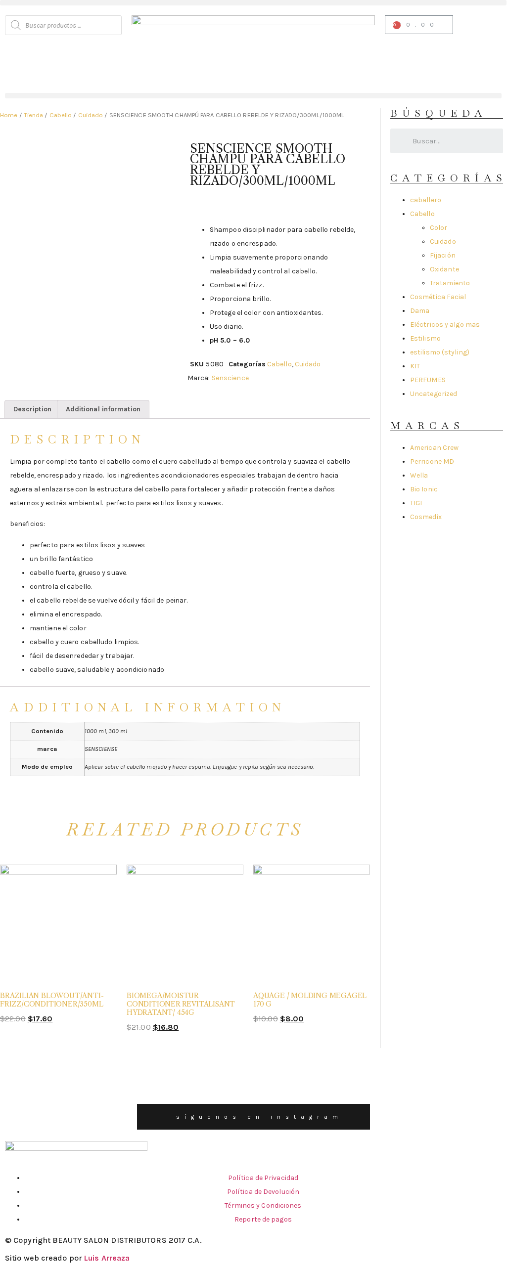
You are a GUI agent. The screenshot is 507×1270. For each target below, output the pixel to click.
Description (32, 409)
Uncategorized (433, 394)
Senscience (230, 378)
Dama (419, 311)
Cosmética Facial (438, 297)
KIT (415, 366)
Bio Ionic (424, 489)
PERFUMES (428, 380)
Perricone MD (432, 461)
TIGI (416, 503)
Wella (419, 475)
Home (8, 115)
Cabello (60, 115)
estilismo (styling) (439, 352)
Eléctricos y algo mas (445, 324)
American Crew (434, 447)
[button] (253, 2)
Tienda (34, 115)
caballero (425, 200)
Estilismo (425, 338)
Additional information (103, 409)
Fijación (443, 255)
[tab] (32, 409)
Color (439, 227)
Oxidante (444, 269)
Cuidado (90, 115)
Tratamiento (450, 283)
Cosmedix (426, 517)
